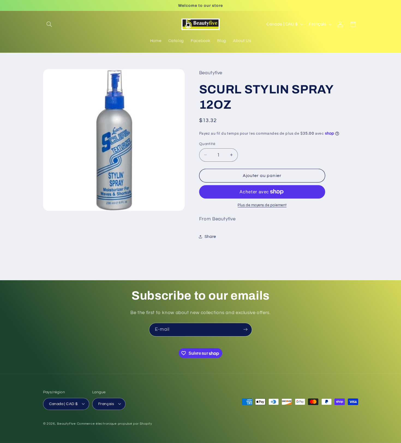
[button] (49, 24)
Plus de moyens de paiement (262, 205)
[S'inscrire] (245, 329)
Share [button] (210, 236)
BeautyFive (66, 423)
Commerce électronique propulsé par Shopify (114, 423)
